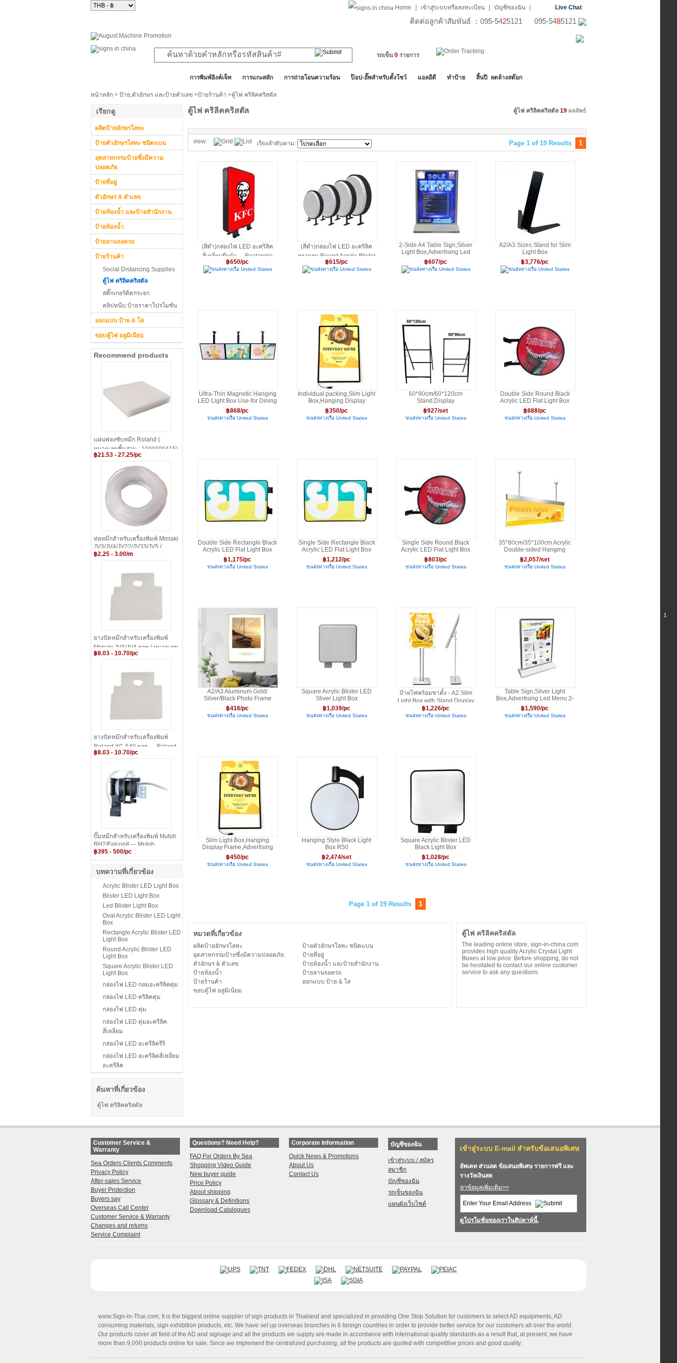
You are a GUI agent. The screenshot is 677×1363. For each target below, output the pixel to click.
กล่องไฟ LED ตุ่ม (124, 1009)
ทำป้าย (456, 77)
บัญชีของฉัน (509, 7)
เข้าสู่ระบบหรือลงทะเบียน (453, 7)
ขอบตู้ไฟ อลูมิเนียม (119, 335)
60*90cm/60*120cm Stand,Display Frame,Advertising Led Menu (436, 397)
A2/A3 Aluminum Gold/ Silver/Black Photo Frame (238, 695)
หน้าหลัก (102, 94)
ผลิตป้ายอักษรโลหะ (119, 127)
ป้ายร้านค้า (212, 94)
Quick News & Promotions (324, 1156)
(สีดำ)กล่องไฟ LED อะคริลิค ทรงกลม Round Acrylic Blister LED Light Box (337, 249)
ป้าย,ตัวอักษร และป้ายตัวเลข (156, 94)
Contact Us (304, 1174)
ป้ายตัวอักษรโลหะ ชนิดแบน (130, 142)
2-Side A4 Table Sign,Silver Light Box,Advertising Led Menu (435, 249)
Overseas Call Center (120, 1207)
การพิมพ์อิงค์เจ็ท (210, 77)
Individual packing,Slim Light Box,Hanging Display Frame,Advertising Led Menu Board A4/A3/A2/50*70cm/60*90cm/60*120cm (336, 397)
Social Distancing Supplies (139, 269)
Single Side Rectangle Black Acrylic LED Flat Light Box (336, 546)
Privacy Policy (109, 1172)
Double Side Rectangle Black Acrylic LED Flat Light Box (237, 546)
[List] (243, 142)
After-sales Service (116, 1180)
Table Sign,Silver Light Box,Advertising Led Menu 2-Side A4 (535, 695)
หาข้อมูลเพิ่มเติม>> (484, 1187)
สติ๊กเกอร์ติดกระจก (126, 293)
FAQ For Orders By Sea (221, 1156)
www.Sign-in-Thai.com (128, 1316)
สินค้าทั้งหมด (115, 77)
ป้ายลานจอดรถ (114, 241)
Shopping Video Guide (220, 1165)
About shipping (210, 1191)
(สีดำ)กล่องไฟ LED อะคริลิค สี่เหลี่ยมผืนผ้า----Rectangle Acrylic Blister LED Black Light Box (237, 249)
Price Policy (206, 1182)
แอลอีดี (427, 77)
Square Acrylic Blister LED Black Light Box (435, 844)
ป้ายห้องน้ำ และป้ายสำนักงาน (133, 211)
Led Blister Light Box (130, 905)
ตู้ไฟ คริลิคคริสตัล (125, 280)
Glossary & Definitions (219, 1200)
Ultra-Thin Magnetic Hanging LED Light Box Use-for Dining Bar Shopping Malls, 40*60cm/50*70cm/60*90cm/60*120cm (237, 397)
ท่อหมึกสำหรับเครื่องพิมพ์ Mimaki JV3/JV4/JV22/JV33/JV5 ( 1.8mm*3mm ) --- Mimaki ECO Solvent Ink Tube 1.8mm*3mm (136, 541)
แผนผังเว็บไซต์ (407, 1203)
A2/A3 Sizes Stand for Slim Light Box (535, 248)
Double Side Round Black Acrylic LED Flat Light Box (535, 397)
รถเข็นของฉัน (405, 1192)
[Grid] (223, 142)
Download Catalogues (220, 1209)
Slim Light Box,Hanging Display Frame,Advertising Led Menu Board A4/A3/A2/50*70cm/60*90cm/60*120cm (237, 844)
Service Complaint (115, 1234)
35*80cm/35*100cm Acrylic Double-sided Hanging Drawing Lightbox (535, 546)
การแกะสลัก (257, 77)
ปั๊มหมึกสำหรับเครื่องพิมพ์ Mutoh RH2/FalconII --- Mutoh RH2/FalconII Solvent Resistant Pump (135, 839)
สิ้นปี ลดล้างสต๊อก (499, 77)
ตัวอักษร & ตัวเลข (118, 196)
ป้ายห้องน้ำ (109, 226)
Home (403, 7)
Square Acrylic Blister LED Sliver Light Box (336, 695)
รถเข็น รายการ (398, 55)
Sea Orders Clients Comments (131, 1163)
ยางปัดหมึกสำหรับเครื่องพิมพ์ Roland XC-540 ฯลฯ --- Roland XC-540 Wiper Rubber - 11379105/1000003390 (135, 740)
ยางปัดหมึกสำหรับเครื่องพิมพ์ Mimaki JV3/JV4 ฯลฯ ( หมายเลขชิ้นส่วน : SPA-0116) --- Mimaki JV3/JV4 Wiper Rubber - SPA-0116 (136, 640)
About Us (301, 1165)
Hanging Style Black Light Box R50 (336, 844)
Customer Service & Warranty (130, 1216)
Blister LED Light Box (131, 895)
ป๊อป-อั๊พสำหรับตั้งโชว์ (379, 77)
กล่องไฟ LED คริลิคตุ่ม (132, 996)
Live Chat (568, 7)
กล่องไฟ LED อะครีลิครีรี (134, 1043)
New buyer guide (213, 1174)
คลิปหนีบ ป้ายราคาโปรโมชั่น (140, 305)
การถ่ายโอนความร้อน (312, 77)
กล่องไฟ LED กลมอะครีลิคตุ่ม (140, 984)
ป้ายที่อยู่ (106, 182)
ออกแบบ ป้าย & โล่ (119, 320)
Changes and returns (119, 1225)
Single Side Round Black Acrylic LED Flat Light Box (435, 546)
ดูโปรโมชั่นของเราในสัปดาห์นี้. (499, 1220)
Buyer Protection (113, 1189)
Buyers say (105, 1198)
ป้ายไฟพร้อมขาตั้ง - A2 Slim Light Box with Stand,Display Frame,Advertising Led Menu (436, 695)
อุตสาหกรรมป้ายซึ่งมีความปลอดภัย (129, 162)
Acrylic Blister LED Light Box (141, 885)
